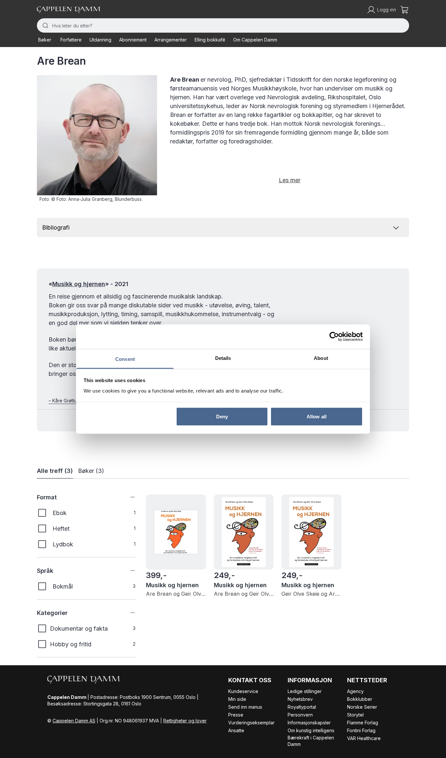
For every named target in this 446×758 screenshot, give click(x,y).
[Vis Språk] (127, 570)
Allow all (317, 416)
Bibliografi (56, 227)
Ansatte (236, 730)
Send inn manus (245, 707)
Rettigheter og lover (185, 720)
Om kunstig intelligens (311, 730)
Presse (235, 715)
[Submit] (44, 25)
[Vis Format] (127, 497)
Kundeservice (243, 691)
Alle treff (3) (55, 470)
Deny (222, 416)
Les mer (289, 180)
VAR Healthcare (364, 738)
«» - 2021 (88, 284)
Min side (237, 699)
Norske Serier (362, 707)
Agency (355, 691)
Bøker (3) (91, 470)
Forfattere (71, 39)
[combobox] (223, 25)
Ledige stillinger (305, 691)
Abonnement (133, 39)
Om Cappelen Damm (255, 39)
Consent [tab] (125, 359)
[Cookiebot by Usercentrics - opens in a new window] (334, 337)
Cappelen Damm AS (74, 720)
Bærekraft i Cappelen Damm (311, 741)
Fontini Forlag (361, 730)
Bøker (44, 39)
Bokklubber (359, 699)
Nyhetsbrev (300, 699)
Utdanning (100, 39)
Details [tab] (223, 358)
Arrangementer (170, 39)
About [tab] (321, 358)
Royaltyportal (302, 707)
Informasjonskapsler (309, 722)
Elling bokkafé (210, 39)
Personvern (300, 715)
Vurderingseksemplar (251, 722)
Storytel (355, 715)
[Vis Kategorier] (127, 613)
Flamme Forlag (362, 722)
